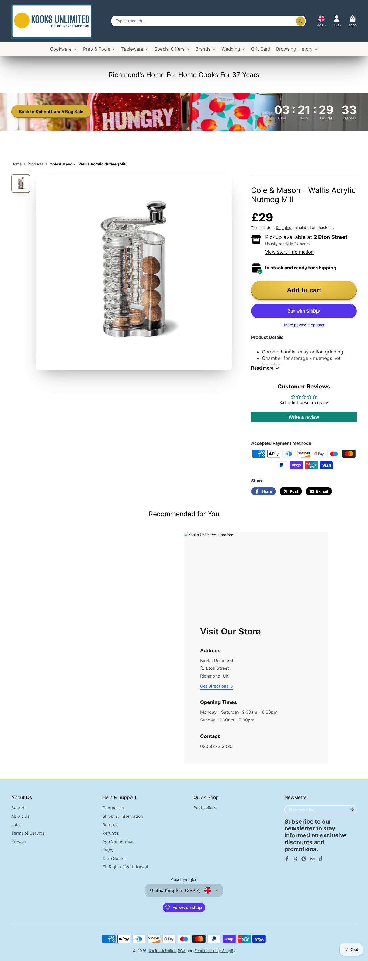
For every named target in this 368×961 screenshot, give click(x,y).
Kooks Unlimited (163, 950)
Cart (352, 21)
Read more (262, 368)
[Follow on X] (295, 858)
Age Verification (118, 841)
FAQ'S (108, 850)
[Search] (300, 21)
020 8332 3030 (216, 746)
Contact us (113, 807)
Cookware (61, 49)
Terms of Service (28, 833)
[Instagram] (312, 858)
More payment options (304, 324)
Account (337, 21)
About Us (20, 816)
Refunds (110, 833)
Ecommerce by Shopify (215, 950)
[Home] (51, 21)
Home (16, 164)
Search (18, 807)
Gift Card (260, 49)
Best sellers (204, 807)
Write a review (304, 417)
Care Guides (114, 858)
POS (182, 950)
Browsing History (294, 49)
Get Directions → (216, 686)
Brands (203, 49)
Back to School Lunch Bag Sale (51, 111)
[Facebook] (286, 858)
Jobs (16, 824)
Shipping (283, 227)
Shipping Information (122, 816)
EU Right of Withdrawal (125, 866)
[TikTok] (320, 858)
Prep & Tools (96, 49)
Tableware (132, 49)
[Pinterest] (303, 858)
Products (35, 164)
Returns (110, 824)
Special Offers (169, 49)
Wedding (230, 49)
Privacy (18, 841)
